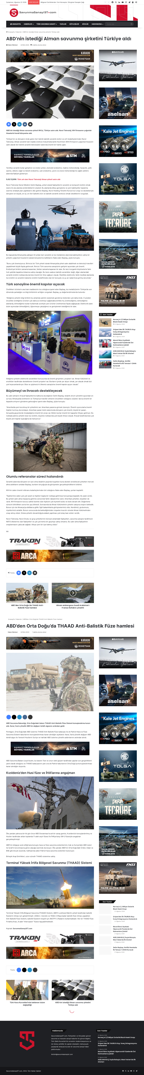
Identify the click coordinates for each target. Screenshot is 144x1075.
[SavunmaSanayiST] (72, 13)
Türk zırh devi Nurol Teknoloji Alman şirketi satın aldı (38, 179)
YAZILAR (63, 24)
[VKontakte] (25, 124)
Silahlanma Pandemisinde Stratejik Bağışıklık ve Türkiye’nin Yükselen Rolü (68, 2)
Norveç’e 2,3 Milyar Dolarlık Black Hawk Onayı (124, 320)
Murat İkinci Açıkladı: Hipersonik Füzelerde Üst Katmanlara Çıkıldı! (123, 342)
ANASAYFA (16, 24)
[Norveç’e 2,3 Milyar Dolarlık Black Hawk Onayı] (105, 322)
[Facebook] (8, 124)
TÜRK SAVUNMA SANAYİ (45, 24)
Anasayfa (11, 32)
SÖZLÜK (85, 24)
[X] (14, 124)
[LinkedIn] (19, 124)
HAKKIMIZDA (97, 24)
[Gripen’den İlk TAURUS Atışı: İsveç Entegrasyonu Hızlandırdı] (105, 332)
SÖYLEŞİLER (74, 24)
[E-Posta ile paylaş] (30, 124)
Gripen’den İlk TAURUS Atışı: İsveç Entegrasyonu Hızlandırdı (124, 331)
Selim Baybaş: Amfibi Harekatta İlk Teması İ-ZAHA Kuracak (124, 363)
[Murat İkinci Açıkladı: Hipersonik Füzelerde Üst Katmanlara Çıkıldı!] (105, 343)
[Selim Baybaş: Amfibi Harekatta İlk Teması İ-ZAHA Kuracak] (105, 364)
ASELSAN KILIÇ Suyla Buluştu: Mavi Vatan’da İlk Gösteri (124, 352)
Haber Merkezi (13, 45)
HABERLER (28, 24)
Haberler (19, 32)
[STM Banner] (50, 157)
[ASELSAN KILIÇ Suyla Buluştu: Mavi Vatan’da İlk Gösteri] (105, 354)
